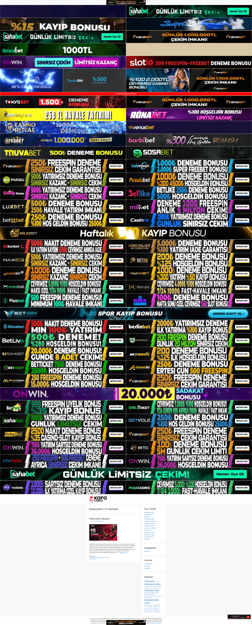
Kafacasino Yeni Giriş (150, 523)
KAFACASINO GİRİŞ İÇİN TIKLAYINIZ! (126, 93)
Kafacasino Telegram (149, 528)
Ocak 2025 (147, 566)
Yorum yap (93, 558)
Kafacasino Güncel (149, 534)
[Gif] (126, 233)
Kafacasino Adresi (149, 512)
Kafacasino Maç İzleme (148, 605)
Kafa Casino (147, 530)
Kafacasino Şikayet (99, 518)
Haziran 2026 (148, 563)
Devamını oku (123, 552)
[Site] (63, 166)
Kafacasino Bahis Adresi (148, 586)
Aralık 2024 (147, 568)
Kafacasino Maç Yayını (151, 601)
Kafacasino (93, 556)
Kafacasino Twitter (149, 532)
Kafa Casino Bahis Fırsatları (157, 586)
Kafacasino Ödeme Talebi (156, 610)
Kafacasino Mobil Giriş (156, 605)
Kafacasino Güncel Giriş (150, 521)
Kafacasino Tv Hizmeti (104, 557)
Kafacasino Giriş (148, 514)
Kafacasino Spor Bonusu (148, 606)
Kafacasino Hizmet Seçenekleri (149, 594)
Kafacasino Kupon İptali (148, 597)
